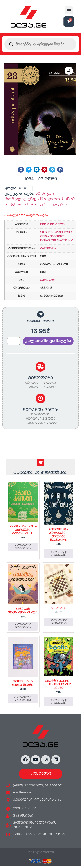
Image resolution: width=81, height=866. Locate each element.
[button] (69, 10)
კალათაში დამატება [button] (22, 547)
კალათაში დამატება (48, 341)
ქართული (48, 280)
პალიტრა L (49, 248)
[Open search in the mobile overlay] (40, 44)
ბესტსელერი (52, 204)
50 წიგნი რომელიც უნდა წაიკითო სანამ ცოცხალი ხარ (57, 236)
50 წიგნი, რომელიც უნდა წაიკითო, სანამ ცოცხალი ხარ (39, 199)
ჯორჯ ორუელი (52, 224)
